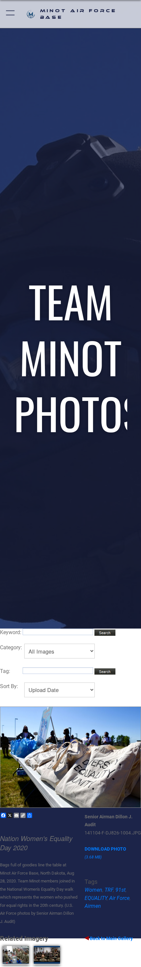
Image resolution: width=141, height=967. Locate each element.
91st (120, 890)
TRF (109, 890)
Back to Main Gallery (111, 938)
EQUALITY (96, 898)
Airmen (93, 906)
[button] (10, 14)
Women (93, 890)
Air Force (119, 898)
